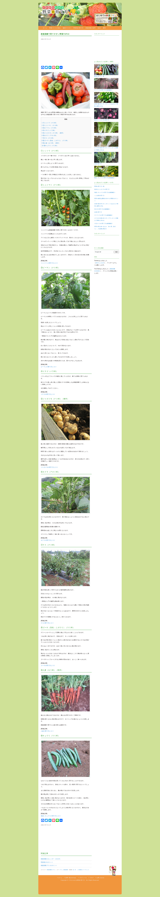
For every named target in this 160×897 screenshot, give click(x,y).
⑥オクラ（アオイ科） (49, 135)
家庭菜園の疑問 (91, 28)
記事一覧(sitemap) (70, 877)
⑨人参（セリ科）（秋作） (51, 143)
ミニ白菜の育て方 (99, 195)
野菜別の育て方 (78, 28)
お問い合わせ (100, 877)
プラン (61, 869)
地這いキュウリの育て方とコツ (51, 816)
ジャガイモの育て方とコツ (49, 467)
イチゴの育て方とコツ (48, 394)
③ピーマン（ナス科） (49, 128)
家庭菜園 (66, 869)
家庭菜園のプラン (51, 869)
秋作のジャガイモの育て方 (102, 189)
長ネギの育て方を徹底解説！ (102, 209)
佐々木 (74, 869)
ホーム (45, 28)
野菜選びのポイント (47, 862)
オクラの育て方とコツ (48, 540)
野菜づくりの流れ (55, 28)
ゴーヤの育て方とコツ (48, 665)
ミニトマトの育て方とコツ (49, 263)
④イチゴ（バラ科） (49, 130)
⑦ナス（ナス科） (48, 138)
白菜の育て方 (98, 212)
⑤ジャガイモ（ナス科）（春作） (53, 133)
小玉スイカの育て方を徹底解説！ (103, 223)
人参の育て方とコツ (47, 731)
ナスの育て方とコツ (47, 623)
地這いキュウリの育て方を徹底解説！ (105, 192)
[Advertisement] (65, 52)
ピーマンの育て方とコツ (48, 366)
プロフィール (83, 877)
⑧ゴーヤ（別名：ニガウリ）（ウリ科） (55, 140)
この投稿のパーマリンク (83, 869)
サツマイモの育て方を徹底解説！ (103, 215)
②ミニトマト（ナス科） (50, 125)
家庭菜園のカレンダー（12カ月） (51, 859)
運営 (104, 28)
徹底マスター (67, 28)
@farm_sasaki (100, 262)
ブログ (92, 877)
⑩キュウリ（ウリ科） (50, 145)
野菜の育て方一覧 (99, 186)
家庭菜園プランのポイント (49, 865)
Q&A (99, 28)
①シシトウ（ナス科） (49, 122)
